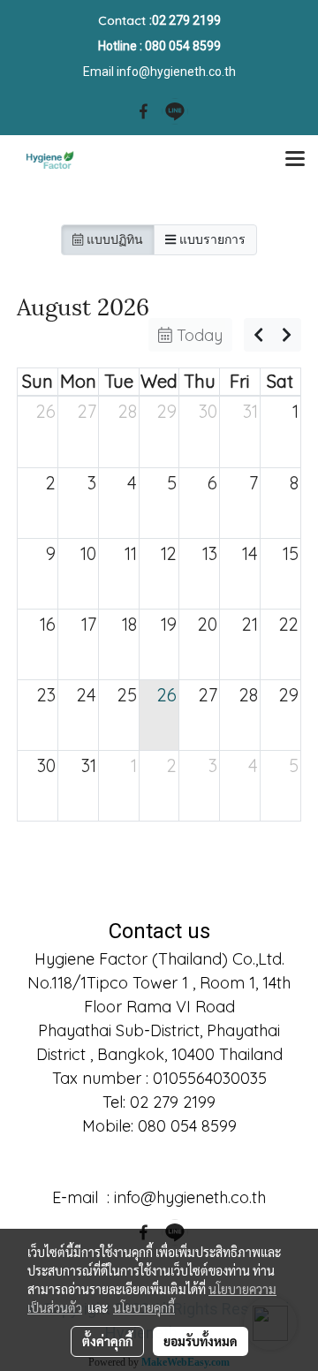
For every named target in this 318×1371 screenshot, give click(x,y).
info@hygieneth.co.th (176, 71)
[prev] (258, 335)
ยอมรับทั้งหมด (200, 1341)
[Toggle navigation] (295, 159)
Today (197, 335)
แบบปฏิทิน (113, 239)
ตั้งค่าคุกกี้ (107, 1341)
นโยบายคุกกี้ (144, 1307)
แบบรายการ (211, 239)
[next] (286, 335)
